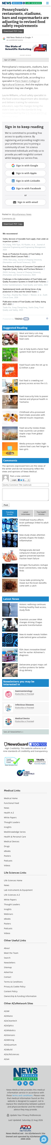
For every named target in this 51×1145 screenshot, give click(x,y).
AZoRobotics (10, 1030)
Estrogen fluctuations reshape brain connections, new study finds (33, 568)
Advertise (8, 972)
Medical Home (11, 798)
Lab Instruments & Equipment (18, 890)
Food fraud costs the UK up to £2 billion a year (33, 366)
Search (7, 957)
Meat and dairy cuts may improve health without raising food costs (34, 336)
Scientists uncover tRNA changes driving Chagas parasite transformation (30, 622)
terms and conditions (22, 1095)
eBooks (7, 851)
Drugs (7, 846)
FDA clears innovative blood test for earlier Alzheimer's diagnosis (32, 652)
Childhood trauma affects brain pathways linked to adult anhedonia (33, 522)
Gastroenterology (23, 691)
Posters (7, 856)
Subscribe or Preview (24, 694)
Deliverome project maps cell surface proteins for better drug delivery (33, 667)
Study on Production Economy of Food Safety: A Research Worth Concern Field (23, 255)
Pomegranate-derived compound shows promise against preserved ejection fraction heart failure (32, 554)
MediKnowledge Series (15, 832)
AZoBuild (8, 1049)
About (7, 948)
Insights (7, 827)
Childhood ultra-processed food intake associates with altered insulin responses (32, 415)
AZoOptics (9, 1025)
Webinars (8, 914)
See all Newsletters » (13, 731)
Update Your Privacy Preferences (25, 1115)
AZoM (6, 1011)
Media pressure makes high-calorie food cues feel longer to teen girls (34, 446)
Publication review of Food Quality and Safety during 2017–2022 (24, 303)
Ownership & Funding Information (20, 996)
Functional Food (11, 803)
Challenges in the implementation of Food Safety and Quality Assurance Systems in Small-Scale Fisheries (24, 280)
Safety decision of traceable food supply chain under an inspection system (25, 240)
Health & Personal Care (15, 836)
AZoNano (8, 1016)
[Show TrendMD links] (47, 318)
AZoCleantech (10, 1020)
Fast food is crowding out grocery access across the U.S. (33, 382)
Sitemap (8, 967)
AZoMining (9, 1040)
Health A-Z (9, 812)
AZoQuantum (10, 1044)
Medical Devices (11, 841)
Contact (7, 977)
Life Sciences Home (13, 880)
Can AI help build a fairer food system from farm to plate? (33, 350)
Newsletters (9, 962)
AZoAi (6, 1059)
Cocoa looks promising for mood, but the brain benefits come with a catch (33, 583)
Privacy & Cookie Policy (14, 986)
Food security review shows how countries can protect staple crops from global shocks (32, 432)
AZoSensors (9, 1035)
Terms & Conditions (13, 981)
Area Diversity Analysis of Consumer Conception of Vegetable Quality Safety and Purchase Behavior (24, 268)
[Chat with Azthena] (44, 1139)
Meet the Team (11, 953)
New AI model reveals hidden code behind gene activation (33, 636)
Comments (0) (8, 218)
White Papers (10, 817)
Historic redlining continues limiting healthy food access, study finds (32, 607)
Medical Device (22, 718)
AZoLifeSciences (11, 1054)
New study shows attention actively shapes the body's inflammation (32, 538)
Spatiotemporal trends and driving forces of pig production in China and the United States (22, 290)
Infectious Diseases (24, 704)
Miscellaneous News (21, 214)
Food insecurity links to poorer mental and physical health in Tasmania (33, 399)
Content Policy (10, 991)
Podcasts (8, 860)
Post (6, 505)
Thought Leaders (12, 822)
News (6, 808)
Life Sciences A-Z (12, 894)
